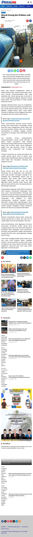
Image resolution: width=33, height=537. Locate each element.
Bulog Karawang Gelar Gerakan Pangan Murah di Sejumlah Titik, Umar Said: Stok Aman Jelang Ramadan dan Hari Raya (24, 309)
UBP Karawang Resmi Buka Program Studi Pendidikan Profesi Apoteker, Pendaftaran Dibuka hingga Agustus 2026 (20, 494)
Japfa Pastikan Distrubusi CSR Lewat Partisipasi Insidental (8, 309)
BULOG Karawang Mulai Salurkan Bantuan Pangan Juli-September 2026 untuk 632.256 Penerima (8, 276)
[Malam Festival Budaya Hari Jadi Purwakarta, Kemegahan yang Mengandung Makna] (4, 330)
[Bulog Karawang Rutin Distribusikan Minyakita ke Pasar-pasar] (24, 268)
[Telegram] (18, 70)
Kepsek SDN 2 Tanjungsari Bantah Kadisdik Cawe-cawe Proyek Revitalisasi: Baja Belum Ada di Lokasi (20, 322)
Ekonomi (3, 12)
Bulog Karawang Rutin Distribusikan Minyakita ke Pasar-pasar (24, 275)
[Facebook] (9, 70)
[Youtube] (21, 70)
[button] (28, 2)
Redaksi (3, 527)
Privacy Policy (5, 528)
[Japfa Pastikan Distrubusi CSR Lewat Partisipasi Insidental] (8, 302)
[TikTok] (14, 521)
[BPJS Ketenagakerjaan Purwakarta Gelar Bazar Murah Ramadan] (8, 285)
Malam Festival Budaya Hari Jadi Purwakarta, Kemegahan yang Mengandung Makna (18, 329)
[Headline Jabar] (8, 2)
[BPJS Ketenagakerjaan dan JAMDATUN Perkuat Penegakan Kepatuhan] (4, 340)
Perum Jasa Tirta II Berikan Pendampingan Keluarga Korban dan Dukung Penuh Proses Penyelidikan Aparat (19, 376)
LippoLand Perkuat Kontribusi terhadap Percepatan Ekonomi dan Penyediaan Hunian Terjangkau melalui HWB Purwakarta (24, 291)
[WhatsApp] (30, 257)
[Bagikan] (30, 21)
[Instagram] (24, 70)
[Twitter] (12, 70)
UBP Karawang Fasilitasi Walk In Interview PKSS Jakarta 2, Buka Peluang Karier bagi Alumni (20, 474)
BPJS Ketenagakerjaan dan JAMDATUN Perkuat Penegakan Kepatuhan (19, 339)
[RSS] (19, 521)
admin (6, 20)
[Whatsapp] (15, 70)
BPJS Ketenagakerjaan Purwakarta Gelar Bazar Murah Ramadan (8, 294)
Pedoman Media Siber (14, 527)
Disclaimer (25, 527)
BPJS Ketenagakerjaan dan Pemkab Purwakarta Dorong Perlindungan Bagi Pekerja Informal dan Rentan (19, 356)
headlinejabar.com (16, 87)
